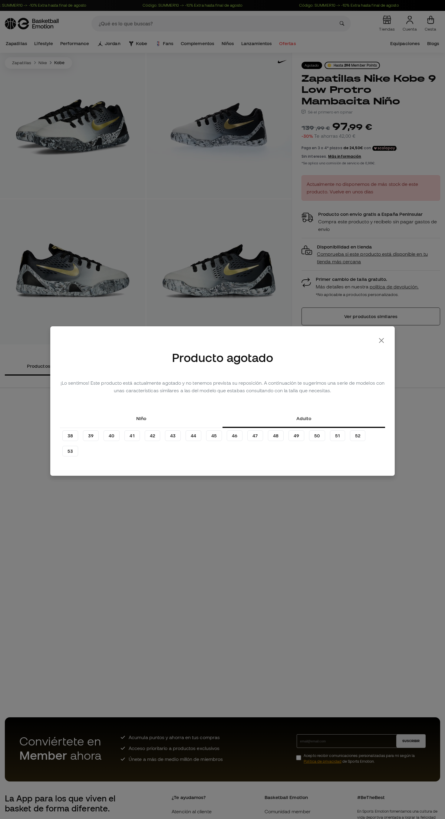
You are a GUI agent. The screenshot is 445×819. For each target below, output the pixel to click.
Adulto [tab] (303, 418)
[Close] (381, 340)
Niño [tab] (141, 418)
